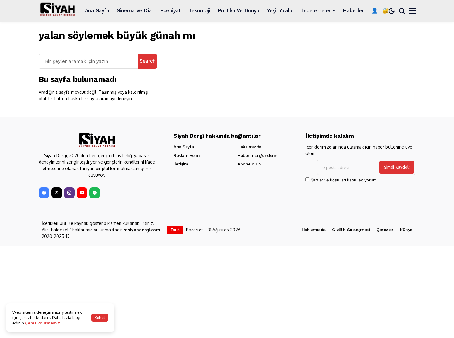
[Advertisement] (224, 292)
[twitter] (56, 192)
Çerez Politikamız (42, 322)
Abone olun (249, 163)
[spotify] (94, 192)
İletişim (181, 163)
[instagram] (69, 192)
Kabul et (100, 319)
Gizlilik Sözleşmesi (351, 229)
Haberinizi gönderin (258, 155)
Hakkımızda (249, 146)
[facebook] (44, 192)
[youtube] (82, 192)
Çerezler (384, 229)
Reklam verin (187, 155)
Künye (406, 229)
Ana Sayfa (184, 146)
